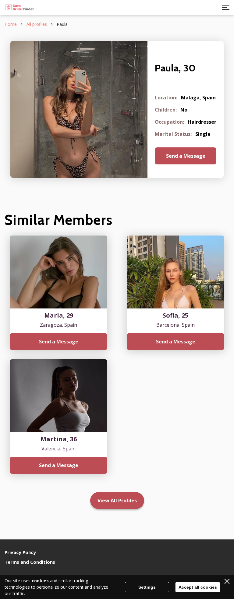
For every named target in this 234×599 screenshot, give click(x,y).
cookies (40, 581)
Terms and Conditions (30, 562)
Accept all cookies (198, 587)
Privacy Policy (20, 552)
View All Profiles (117, 500)
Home (11, 24)
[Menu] (225, 7)
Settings (147, 587)
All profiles (37, 24)
